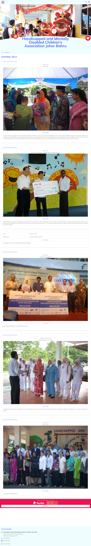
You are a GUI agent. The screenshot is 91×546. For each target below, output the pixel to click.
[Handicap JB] (3, 3)
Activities (7, 52)
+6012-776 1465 (6, 543)
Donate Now (45, 506)
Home (3, 52)
